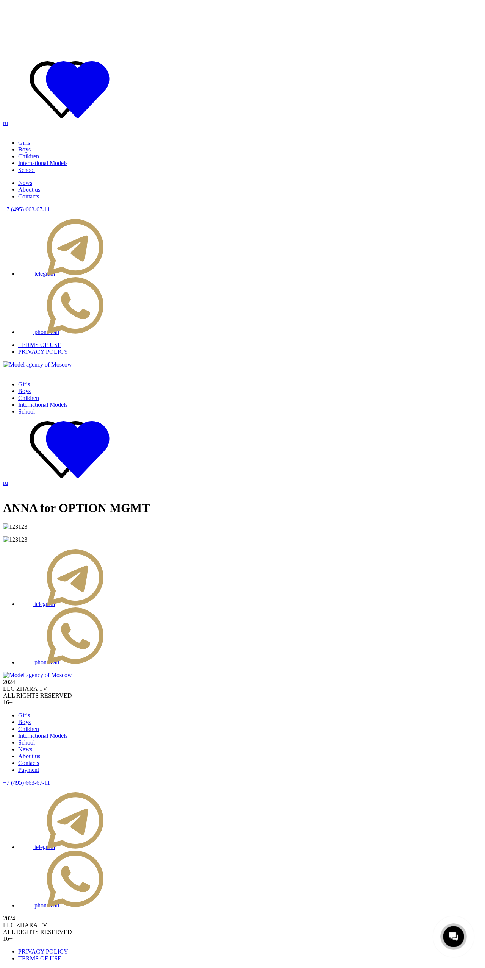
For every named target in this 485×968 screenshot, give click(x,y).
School (26, 170)
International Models (42, 163)
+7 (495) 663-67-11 (26, 209)
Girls (24, 142)
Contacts (28, 196)
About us (29, 189)
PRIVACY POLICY (43, 351)
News (25, 183)
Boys (24, 149)
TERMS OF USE (39, 345)
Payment (28, 770)
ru (5, 123)
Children (28, 156)
